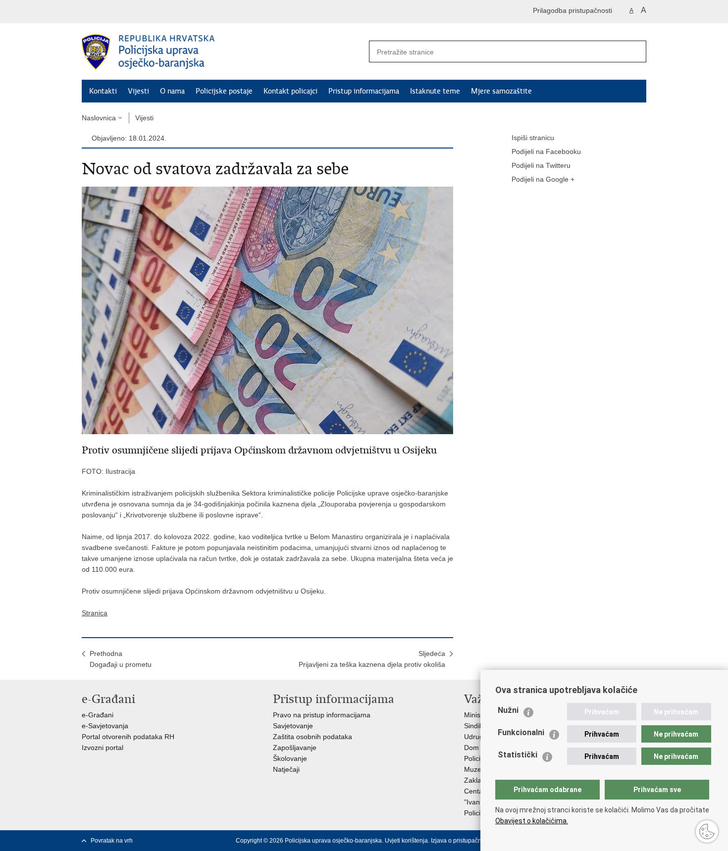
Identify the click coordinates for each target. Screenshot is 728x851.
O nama (172, 91)
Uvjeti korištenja (406, 840)
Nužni (508, 710)
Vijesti (138, 91)
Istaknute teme (435, 91)
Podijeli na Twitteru (541, 165)
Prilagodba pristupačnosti (572, 10)
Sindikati (477, 726)
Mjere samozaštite (501, 91)
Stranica (94, 613)
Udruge (475, 737)
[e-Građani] (124, 11)
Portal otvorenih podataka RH (128, 737)
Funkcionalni (521, 732)
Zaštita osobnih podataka (312, 737)
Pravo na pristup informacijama (321, 715)
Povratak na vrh (112, 840)
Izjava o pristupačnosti (461, 840)
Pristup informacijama (363, 91)
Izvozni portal (102, 747)
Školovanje (290, 758)
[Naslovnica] (223, 52)
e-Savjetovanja (105, 726)
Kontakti (103, 91)
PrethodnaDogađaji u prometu (121, 659)
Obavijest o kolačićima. (531, 821)
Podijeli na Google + (543, 179)
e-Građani (97, 715)
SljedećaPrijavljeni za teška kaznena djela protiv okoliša (372, 659)
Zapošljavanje (294, 747)
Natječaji (286, 769)
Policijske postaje (224, 91)
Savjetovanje (293, 726)
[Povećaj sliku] (267, 310)
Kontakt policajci (290, 91)
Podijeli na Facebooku (546, 151)
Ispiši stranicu (533, 138)
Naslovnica (99, 118)
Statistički (517, 754)
